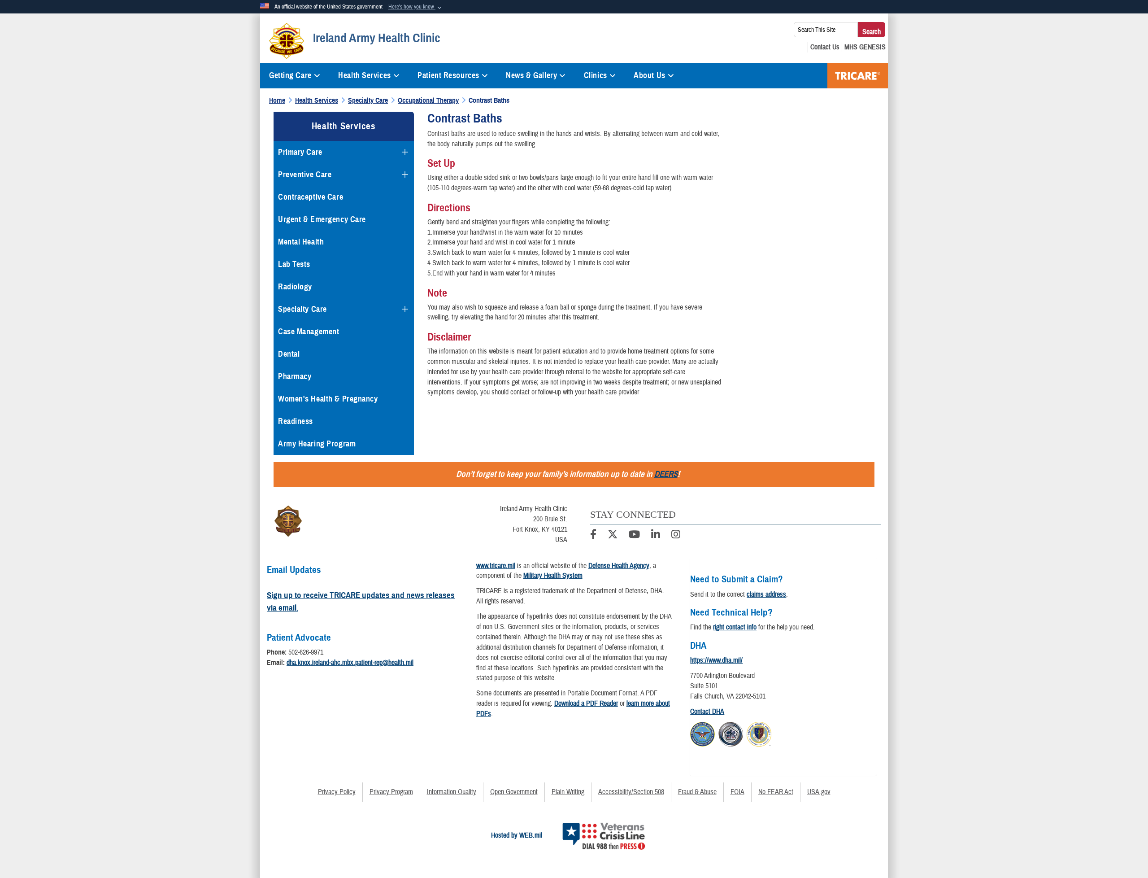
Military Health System (553, 575)
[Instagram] (675, 535)
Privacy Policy (337, 791)
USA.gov (819, 791)
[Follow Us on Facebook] (593, 535)
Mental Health (301, 242)
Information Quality (451, 791)
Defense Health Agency (618, 565)
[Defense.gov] (702, 733)
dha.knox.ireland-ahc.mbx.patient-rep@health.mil (350, 662)
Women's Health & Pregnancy (328, 399)
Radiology (295, 287)
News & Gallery (531, 75)
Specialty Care (302, 309)
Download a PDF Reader (586, 703)
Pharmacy (294, 376)
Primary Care (300, 152)
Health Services (364, 75)
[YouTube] (634, 535)
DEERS (666, 474)
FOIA (737, 791)
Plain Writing (568, 791)
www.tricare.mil (495, 565)
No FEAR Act (775, 791)
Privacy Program (391, 791)
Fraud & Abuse (697, 791)
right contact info (735, 627)
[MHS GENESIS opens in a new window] (865, 47)
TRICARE (857, 75)
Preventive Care (304, 174)
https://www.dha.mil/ (716, 660)
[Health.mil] (730, 733)
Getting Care (290, 75)
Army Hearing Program (317, 444)
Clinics (595, 75)
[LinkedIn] (655, 535)
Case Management (308, 331)
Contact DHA (707, 711)
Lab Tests (294, 264)
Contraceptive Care (310, 197)
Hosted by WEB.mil (516, 835)
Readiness (295, 421)
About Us (649, 75)
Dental (289, 354)
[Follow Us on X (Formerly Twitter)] (612, 535)
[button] (416, 7)
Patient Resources (448, 75)
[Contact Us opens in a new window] (824, 47)
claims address (766, 594)
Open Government (514, 791)
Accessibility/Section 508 (631, 791)
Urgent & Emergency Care (322, 219)
